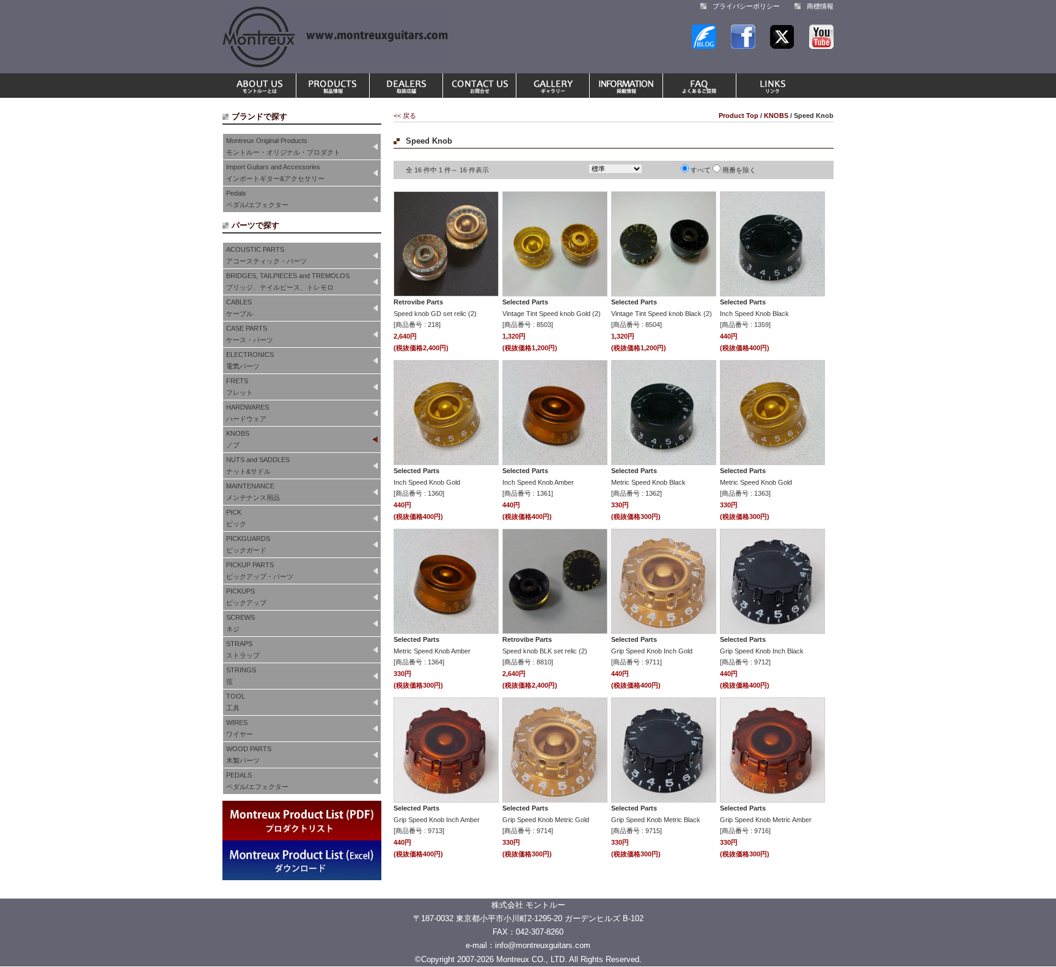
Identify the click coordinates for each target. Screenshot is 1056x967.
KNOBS (776, 115)
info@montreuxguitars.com (542, 945)
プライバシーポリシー (746, 6)
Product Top (738, 115)
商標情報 (820, 6)
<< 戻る (405, 115)
